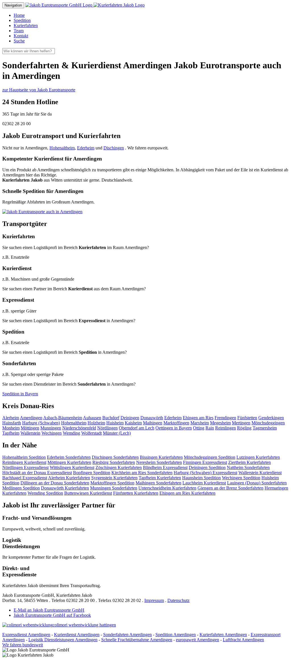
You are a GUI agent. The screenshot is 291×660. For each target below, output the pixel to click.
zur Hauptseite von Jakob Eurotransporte (38, 89)
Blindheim (165, 467)
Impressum (154, 600)
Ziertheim (249, 462)
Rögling (244, 427)
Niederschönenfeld (79, 427)
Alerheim (10, 417)
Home (19, 15)
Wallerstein (30, 433)
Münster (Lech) (117, 433)
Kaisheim (133, 422)
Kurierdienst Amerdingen (76, 634)
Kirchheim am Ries (141, 472)
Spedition (22, 20)
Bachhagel (24, 477)
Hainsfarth (11, 422)
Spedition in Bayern (20, 393)
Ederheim (85, 147)
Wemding (71, 433)
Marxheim (199, 422)
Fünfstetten (247, 417)
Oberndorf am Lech (136, 427)
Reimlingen (225, 427)
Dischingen (113, 147)
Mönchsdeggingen (268, 422)
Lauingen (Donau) (257, 482)
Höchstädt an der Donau (37, 472)
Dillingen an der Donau (54, 482)
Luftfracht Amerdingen (243, 639)
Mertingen (241, 422)
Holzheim (96, 422)
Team (19, 30)
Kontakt (21, 35)
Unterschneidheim (167, 488)
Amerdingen (31, 417)
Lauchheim (204, 482)
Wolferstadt (91, 433)
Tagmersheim (265, 427)
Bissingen (161, 457)
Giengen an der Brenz (230, 488)
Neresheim (159, 462)
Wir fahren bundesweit (22, 644)
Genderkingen (271, 417)
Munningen (50, 427)
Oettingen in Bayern (173, 427)
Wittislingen (72, 467)
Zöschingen (118, 467)
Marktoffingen (176, 422)
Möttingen (30, 427)
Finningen (205, 462)
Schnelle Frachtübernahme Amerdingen (136, 639)
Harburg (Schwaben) (41, 422)
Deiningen (129, 417)
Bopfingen (91, 472)
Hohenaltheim (62, 147)
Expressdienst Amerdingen (26, 634)
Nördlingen (107, 427)
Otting (198, 427)
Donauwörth (151, 417)
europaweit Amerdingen (197, 639)
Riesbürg (113, 462)
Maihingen (152, 422)
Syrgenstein (114, 477)
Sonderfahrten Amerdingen (127, 634)
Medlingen (21, 488)
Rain (209, 427)
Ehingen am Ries (198, 417)
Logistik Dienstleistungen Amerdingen (62, 639)
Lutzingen (258, 457)
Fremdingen (225, 417)
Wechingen (51, 433)
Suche (19, 40)
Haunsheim (201, 477)
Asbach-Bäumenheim (62, 417)
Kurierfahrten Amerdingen (223, 634)
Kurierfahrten (26, 25)
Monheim (11, 427)
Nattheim (248, 467)
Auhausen (92, 417)
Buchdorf (110, 417)
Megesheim (220, 422)
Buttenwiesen (88, 493)
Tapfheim (10, 433)
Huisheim (115, 422)
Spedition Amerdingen (175, 634)
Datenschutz (178, 600)
